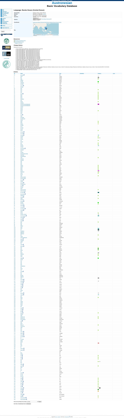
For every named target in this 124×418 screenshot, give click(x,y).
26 (14, 114)
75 (14, 189)
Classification (4, 22)
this (21, 343)
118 (14, 252)
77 (14, 192)
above (22, 340)
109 (14, 240)
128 (14, 267)
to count (22, 376)
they (21, 362)
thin (21, 311)
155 (14, 309)
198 (14, 379)
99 (14, 225)
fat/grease (22, 232)
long (21, 309)
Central (60, 22)
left (21, 77)
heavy (22, 290)
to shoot (22, 75)
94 (14, 217)
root (21, 248)
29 (14, 118)
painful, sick (23, 316)
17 (14, 100)
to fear (22, 108)
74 (14, 188)
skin (21, 92)
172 (14, 336)
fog (21, 272)
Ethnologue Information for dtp (20, 40)
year (21, 330)
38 (14, 131)
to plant (22, 202)
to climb (22, 336)
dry (21, 287)
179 (14, 345)
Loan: (114, 73)
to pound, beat (23, 215)
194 (14, 372)
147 (14, 297)
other (21, 367)
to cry (21, 126)
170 (14, 331)
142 (14, 290)
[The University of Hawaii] (6, 41)
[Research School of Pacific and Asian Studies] (6, 48)
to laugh (22, 125)
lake (21, 264)
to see (22, 144)
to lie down (22, 148)
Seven (22, 388)
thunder (22, 275)
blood (22, 110)
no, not (22, 374)
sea (21, 260)
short (21, 308)
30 (14, 120)
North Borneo (47, 22)
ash (21, 296)
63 (14, 173)
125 (14, 262)
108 (14, 239)
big (21, 306)
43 (14, 140)
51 (14, 151)
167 (14, 327)
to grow (22, 205)
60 (14, 169)
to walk (22, 81)
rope (21, 175)
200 (14, 383)
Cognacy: (99, 73)
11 (14, 89)
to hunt (22, 182)
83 (14, 201)
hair (21, 114)
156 (14, 311)
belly (21, 95)
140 (14, 287)
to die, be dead (23, 189)
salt (21, 262)
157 (14, 312)
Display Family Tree (5, 27)
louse (21, 239)
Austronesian (63, 0)
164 (14, 323)
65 (14, 175)
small (21, 305)
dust (21, 89)
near (21, 345)
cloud (21, 271)
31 (14, 121)
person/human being (24, 153)
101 (14, 228)
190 (14, 367)
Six (21, 386)
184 (14, 354)
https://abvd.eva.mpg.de (56, 0)
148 (14, 298)
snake (22, 236)
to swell (22, 207)
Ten (21, 392)
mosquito (22, 240)
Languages (4, 18)
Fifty (21, 396)
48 (14, 146)
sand (21, 256)
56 (14, 157)
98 (14, 224)
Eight (21, 389)
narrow (22, 314)
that (21, 344)
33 (14, 125)
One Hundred (23, 397)
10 (14, 88)
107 (14, 237)
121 (14, 256)
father (22, 169)
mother (22, 165)
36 (14, 129)
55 (14, 156)
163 (14, 322)
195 (14, 374)
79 (14, 195)
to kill (21, 188)
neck (21, 113)
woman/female (23, 156)
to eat (21, 130)
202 (14, 386)
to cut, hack (22, 194)
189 (14, 365)
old (21, 321)
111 (14, 243)
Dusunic (54, 22)
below (22, 341)
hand (21, 76)
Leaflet (34, 34)
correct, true (23, 326)
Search (3, 20)
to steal (22, 187)
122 (14, 258)
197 (14, 378)
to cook (22, 133)
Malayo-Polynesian (41, 22)
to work (22, 201)
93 (14, 215)
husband (22, 158)
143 (14, 291)
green (22, 303)
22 (14, 108)
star (21, 269)
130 (14, 269)
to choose (22, 203)
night (21, 327)
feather (22, 225)
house (22, 170)
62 (14, 171)
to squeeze (22, 208)
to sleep (22, 146)
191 (14, 368)
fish (21, 243)
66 (14, 177)
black (21, 297)
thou (21, 352)
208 (14, 396)
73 (14, 187)
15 (14, 97)
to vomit (22, 127)
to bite (22, 137)
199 (14, 381)
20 (14, 104)
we (21, 355)
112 (14, 244)
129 (14, 268)
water (21, 258)
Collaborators (4, 11)
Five (21, 384)
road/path (22, 82)
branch (22, 246)
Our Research (4, 15)
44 (14, 141)
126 (14, 264)
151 (14, 303)
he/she (22, 354)
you (21, 360)
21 (14, 106)
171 (14, 334)
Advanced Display (5, 21)
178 (14, 344)
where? (22, 348)
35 (14, 127)
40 (14, 136)
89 (14, 210)
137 (14, 279)
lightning (22, 276)
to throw (22, 217)
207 (14, 394)
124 (14, 260)
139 (14, 284)
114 (14, 247)
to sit (21, 151)
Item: (60, 73)
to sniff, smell (23, 118)
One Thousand (23, 399)
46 (14, 144)
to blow (22, 279)
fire (21, 291)
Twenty (22, 394)
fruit (21, 251)
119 (14, 254)
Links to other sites (5, 12)
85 (14, 203)
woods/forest (23, 266)
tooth (21, 121)
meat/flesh (22, 231)
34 (14, 126)
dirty (21, 88)
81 (14, 198)
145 (14, 294)
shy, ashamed (23, 319)
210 (14, 399)
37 (14, 130)
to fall (21, 219)
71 (14, 184)
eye (21, 143)
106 (14, 236)
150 (14, 301)
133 (14, 274)
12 (14, 92)
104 (14, 232)
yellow (22, 301)
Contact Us (4, 14)
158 (14, 314)
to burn (22, 293)
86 (14, 205)
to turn (22, 85)
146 (14, 296)
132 (14, 272)
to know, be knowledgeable (25, 104)
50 (14, 149)
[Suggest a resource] (18, 43)
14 (14, 95)
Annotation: (82, 73)
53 (14, 153)
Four (21, 383)
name (22, 173)
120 (14, 255)
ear (21, 140)
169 (14, 330)
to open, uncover (23, 214)
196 (14, 376)
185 (14, 355)
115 (14, 248)
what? (22, 364)
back (21, 93)
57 (14, 158)
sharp (22, 198)
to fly (21, 228)
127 (14, 266)
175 (14, 340)
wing (21, 227)
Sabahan (51, 22)
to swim (22, 87)
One (21, 378)
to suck (22, 139)
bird (21, 223)
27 (14, 116)
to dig (21, 211)
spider (22, 241)
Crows (68, 0)
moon (22, 268)
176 (14, 341)
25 (14, 113)
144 (14, 293)
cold (21, 284)
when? (22, 331)
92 (14, 214)
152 (14, 305)
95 (14, 220)
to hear (22, 141)
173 (14, 337)
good (21, 323)
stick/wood (22, 195)
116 (14, 250)
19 (14, 102)
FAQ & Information (5, 13)
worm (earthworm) (24, 237)
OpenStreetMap (55, 34)
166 (14, 326)
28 (14, 117)
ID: (14, 73)
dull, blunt (22, 199)
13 (14, 93)
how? (21, 372)
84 (14, 202)
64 (14, 174)
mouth (22, 120)
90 (14, 211)
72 (14, 185)
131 (14, 271)
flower (22, 250)
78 (14, 194)
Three (22, 381)
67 (14, 179)
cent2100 (44, 14)
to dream (22, 149)
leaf (21, 247)
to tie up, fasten (23, 177)
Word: (22, 73)
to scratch (22, 192)
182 (14, 351)
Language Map (4, 23)
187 (14, 362)
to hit (21, 185)
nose (21, 116)
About (3, 10)
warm (21, 282)
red (21, 300)
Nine (21, 391)
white (21, 298)
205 (14, 391)
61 (14, 170)
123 (14, 259)
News (3, 16)
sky (21, 267)
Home (3, 9)
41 (14, 137)
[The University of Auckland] (6, 35)
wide (21, 315)
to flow (22, 259)
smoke (22, 294)
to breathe (22, 117)
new (21, 322)
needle (22, 181)
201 (14, 384)
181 (14, 348)
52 (14, 152)
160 (14, 316)
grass (21, 252)
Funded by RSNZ (6, 58)
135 (14, 276)
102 (14, 229)
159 (14, 315)
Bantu (71, 0)
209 (14, 397)
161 (14, 319)
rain (21, 274)
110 (14, 241)
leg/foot (22, 80)
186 (14, 360)
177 (14, 343)
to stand (22, 152)
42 (14, 139)
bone (21, 97)
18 (14, 101)
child (21, 157)
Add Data (3, 25)
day (21, 328)
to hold (22, 210)
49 (14, 148)
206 (14, 392)
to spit (22, 129)
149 (14, 300)
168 (14, 328)
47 (14, 145)
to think (22, 106)
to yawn (22, 145)
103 (14, 231)
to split (22, 197)
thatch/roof (22, 171)
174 (14, 339)
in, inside (22, 339)
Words (3, 19)
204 (14, 389)
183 (14, 352)
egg (21, 224)
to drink (22, 136)
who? (21, 366)
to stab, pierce (23, 184)
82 (14, 199)
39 (14, 133)
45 (14, 143)
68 (14, 181)
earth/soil (22, 254)
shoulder (22, 102)
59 (14, 165)
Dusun (57, 22)
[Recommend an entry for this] (59, 75)
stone (21, 255)
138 (14, 282)
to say (22, 174)
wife (21, 161)
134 (14, 275)
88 (14, 208)
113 (14, 246)
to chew (22, 132)
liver (21, 100)
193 (14, 371)
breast (22, 101)
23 (14, 110)
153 (14, 306)
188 (14, 364)
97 (14, 223)
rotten (22, 244)
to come (22, 84)
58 (14, 161)
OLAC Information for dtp (19, 41)
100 (14, 227)
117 (14, 251)
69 (14, 182)
